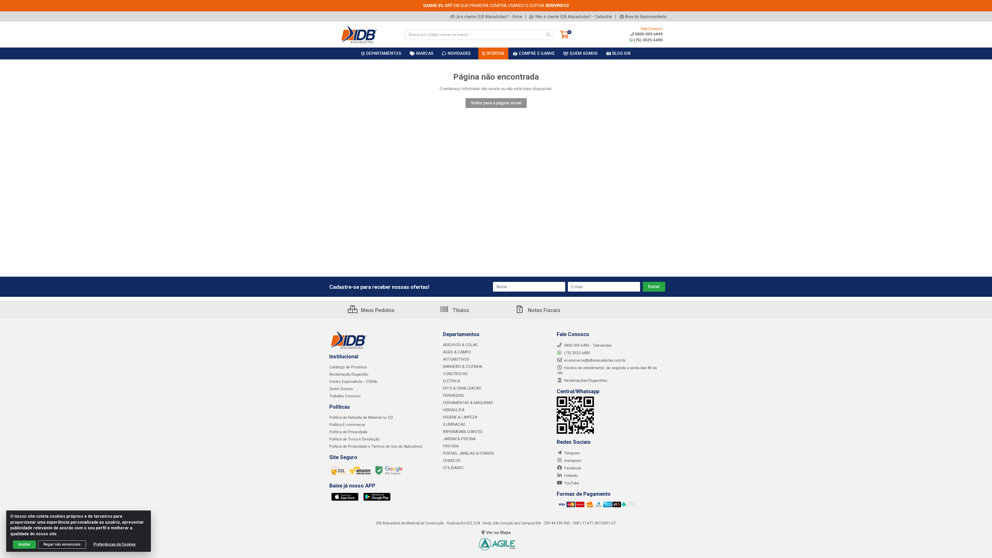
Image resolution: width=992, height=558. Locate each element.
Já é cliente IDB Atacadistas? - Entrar (489, 16)
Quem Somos (341, 388)
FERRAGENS (453, 395)
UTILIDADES (453, 468)
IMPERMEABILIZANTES (463, 431)
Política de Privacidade (348, 432)
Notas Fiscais (543, 310)
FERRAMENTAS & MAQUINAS (468, 402)
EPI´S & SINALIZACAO (462, 388)
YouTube (571, 483)
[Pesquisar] (548, 34)
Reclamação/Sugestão (348, 374)
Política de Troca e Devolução (354, 439)
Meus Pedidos (377, 310)
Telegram (571, 453)
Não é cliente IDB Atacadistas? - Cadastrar (573, 16)
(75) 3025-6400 (648, 40)
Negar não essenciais (62, 544)
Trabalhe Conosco (345, 396)
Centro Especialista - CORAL (353, 381)
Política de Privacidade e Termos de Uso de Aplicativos (375, 446)
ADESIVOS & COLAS (460, 345)
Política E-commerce (347, 424)
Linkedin (570, 475)
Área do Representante (646, 16)
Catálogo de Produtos (348, 367)
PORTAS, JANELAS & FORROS (468, 453)
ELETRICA (451, 381)
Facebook (572, 468)
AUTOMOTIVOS (456, 359)
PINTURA (451, 446)
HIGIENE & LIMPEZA (460, 417)
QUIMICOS (452, 460)
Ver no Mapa (498, 532)
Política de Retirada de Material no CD (361, 417)
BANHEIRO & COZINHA (462, 366)
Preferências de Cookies (115, 544)
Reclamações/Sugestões (585, 380)
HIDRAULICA (453, 410)
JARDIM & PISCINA (459, 439)
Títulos (460, 310)
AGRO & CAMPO (457, 352)
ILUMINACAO (454, 424)
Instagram (572, 460)
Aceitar (24, 544)
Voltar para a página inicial (496, 102)
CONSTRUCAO (455, 373)
